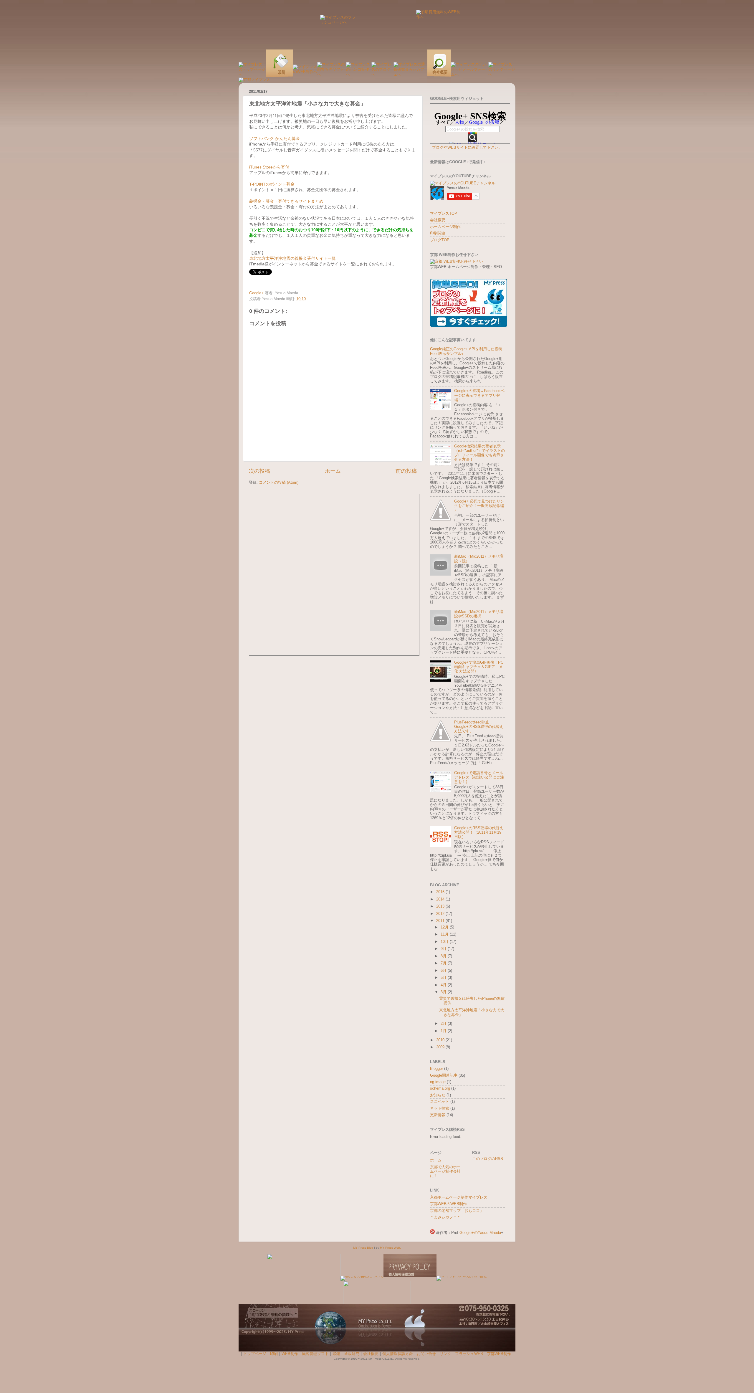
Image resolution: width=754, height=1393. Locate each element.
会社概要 (437, 220)
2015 (441, 892)
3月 (444, 992)
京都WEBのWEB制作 (448, 1204)
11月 (445, 934)
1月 (444, 1031)
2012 (441, 914)
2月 (444, 1024)
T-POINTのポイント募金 (272, 184)
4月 (444, 985)
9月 (444, 949)
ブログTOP (439, 240)
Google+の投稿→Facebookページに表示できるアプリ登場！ (479, 395)
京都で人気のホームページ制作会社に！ (445, 1171)
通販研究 (351, 1354)
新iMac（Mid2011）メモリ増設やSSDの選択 (478, 614)
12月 (445, 927)
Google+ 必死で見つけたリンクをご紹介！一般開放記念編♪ (479, 505)
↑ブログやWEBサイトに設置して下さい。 (466, 148)
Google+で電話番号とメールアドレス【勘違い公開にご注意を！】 (479, 777)
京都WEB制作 (499, 1354)
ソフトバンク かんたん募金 (274, 138)
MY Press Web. (390, 1247)
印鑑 (336, 1354)
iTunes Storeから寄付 (269, 167)
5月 (444, 978)
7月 (444, 963)
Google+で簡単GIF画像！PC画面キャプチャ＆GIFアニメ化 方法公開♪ (478, 666)
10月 (445, 942)
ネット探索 (439, 1108)
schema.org (440, 1088)
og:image (438, 1082)
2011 (441, 921)
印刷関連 (437, 233)
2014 (441, 899)
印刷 (274, 1354)
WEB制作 (290, 1354)
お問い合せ (426, 1354)
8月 (444, 956)
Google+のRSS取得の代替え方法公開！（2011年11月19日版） (478, 832)
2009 (441, 1047)
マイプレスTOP (443, 213)
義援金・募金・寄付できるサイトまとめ (286, 201)
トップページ (254, 1354)
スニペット (439, 1102)
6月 (444, 971)
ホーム (333, 471)
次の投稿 (259, 471)
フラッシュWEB (469, 1354)
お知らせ (437, 1095)
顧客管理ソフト (315, 1354)
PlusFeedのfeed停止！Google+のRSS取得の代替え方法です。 (478, 726)
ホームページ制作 (445, 227)
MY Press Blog (363, 1247)
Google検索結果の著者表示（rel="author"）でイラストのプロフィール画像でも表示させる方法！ (479, 453)
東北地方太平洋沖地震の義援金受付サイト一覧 (292, 258)
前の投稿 (406, 471)
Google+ (256, 293)
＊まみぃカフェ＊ (445, 1217)
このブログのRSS (487, 1159)
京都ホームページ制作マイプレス (458, 1197)
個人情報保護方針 (397, 1354)
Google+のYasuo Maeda (480, 1233)
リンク (445, 1354)
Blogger (436, 1069)
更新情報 (437, 1115)
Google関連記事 (443, 1075)
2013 (441, 906)
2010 (441, 1040)
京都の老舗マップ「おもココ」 (457, 1211)
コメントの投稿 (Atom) (278, 482)
